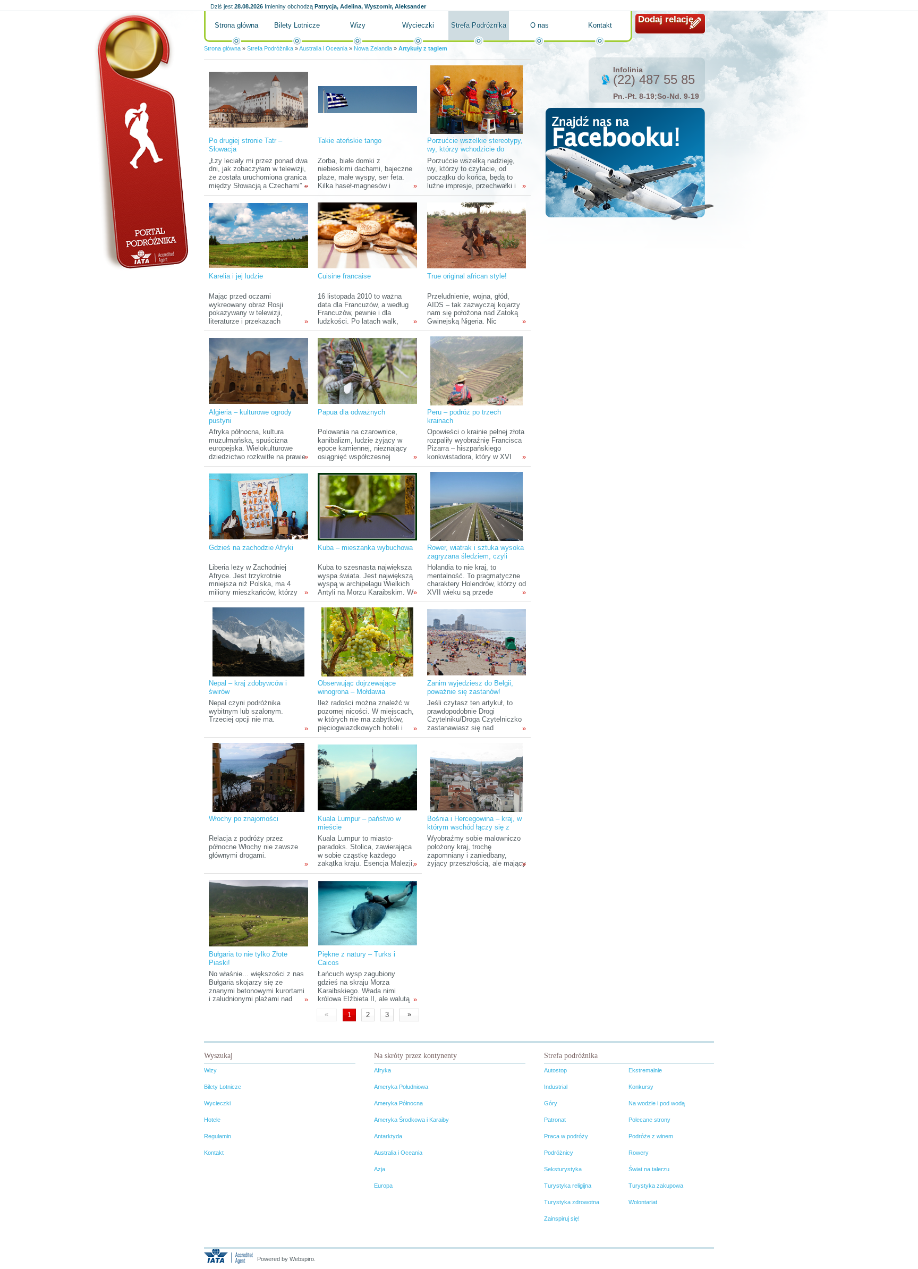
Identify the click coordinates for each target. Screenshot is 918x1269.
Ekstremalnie (645, 1070)
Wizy (358, 25)
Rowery (638, 1152)
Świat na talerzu (648, 1169)
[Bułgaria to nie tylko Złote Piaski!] (258, 913)
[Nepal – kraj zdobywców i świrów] (258, 642)
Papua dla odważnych (351, 412)
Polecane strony (649, 1119)
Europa (383, 1185)
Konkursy (640, 1087)
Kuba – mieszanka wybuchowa (365, 548)
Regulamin (217, 1136)
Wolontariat (642, 1202)
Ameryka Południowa (401, 1087)
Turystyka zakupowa (655, 1185)
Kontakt (600, 25)
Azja (379, 1169)
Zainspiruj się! (562, 1218)
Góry (550, 1103)
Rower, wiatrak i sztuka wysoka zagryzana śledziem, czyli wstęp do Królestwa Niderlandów (475, 560)
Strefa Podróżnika (478, 25)
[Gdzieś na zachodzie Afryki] (258, 506)
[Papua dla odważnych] (367, 371)
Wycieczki (418, 25)
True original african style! (467, 276)
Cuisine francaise (344, 276)
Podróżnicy (558, 1152)
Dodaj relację (665, 19)
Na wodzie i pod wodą (656, 1103)
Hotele (212, 1119)
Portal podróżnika (140, 141)
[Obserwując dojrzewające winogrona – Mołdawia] (367, 642)
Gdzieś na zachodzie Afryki (251, 548)
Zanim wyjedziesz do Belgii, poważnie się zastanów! (470, 687)
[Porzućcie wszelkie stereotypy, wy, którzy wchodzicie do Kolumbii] (476, 99)
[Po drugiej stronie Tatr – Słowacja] (258, 99)
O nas (539, 25)
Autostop (555, 1070)
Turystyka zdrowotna (571, 1202)
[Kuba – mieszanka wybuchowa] (367, 506)
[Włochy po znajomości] (258, 777)
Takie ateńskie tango (349, 141)
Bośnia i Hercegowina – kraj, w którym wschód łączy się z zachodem (474, 827)
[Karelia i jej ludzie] (258, 235)
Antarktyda (388, 1136)
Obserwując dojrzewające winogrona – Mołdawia (357, 687)
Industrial (555, 1087)
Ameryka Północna (398, 1103)
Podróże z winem (650, 1136)
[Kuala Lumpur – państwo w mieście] (367, 777)
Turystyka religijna (567, 1185)
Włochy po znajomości (243, 819)
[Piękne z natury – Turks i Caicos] (367, 913)
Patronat (555, 1119)
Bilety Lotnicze (297, 25)
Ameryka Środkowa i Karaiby (411, 1119)
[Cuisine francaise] (367, 235)
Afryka (382, 1070)
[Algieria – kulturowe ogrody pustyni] (258, 371)
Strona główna (236, 25)
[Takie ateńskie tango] (367, 99)
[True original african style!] (476, 235)
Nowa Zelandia (373, 48)
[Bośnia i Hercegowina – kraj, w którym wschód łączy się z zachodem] (476, 777)
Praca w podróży (566, 1136)
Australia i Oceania (323, 48)
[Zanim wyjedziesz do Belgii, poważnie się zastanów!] (476, 642)
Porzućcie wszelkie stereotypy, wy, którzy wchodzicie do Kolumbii (475, 149)
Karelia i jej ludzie (236, 276)
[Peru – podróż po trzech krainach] (476, 371)
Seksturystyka (563, 1169)
